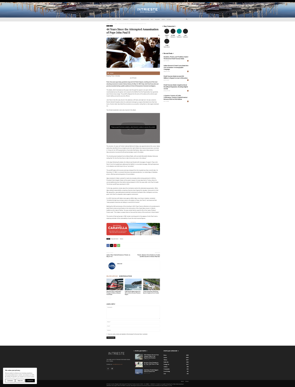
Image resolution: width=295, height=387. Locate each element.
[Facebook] (185, 1)
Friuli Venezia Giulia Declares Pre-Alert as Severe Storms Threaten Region (133, 293)
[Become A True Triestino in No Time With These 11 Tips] (139, 364)
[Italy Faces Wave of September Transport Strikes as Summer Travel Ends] (114, 284)
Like (167, 29)
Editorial (119, 263)
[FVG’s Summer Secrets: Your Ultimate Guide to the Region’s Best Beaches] (139, 356)
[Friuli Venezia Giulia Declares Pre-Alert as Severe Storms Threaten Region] (133, 284)
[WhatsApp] (118, 245)
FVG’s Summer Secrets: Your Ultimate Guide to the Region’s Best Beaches (151, 356)
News (113, 19)
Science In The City (135, 19)
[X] (111, 245)
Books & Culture (145, 19)
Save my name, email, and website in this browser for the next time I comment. (128, 334)
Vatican (121, 238)
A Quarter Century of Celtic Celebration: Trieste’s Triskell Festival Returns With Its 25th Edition (175, 97)
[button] (187, 19)
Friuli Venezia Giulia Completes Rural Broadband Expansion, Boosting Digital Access (176, 86)
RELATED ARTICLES (112, 276)
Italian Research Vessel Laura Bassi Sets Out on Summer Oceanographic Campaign (176, 67)
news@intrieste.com (117, 364)
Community (125, 19)
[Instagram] (187, 1)
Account (169, 19)
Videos (163, 19)
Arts (152, 19)
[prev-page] (107, 298)
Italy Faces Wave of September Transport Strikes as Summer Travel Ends (113, 293)
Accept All (30, 380)
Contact (187, 381)
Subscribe (166, 39)
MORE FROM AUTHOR (125, 276)
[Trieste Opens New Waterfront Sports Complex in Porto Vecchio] (151, 284)
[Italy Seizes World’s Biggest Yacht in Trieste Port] (139, 372)
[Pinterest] (115, 245)
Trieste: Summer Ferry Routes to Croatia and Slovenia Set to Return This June (148, 255)
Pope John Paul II (114, 238)
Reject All (20, 380)
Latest (115, 23)
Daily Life (119, 19)
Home (109, 19)
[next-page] (110, 298)
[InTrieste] (147, 9)
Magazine (157, 19)
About (182, 381)
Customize (10, 380)
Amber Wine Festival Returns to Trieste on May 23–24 (118, 255)
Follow (173, 29)
